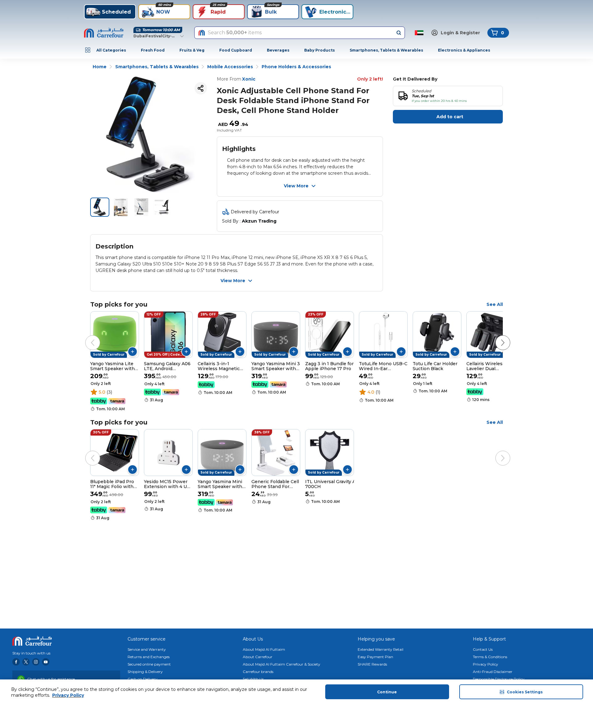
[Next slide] (496, 336)
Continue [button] (387, 692)
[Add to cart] (132, 352)
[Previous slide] (86, 336)
